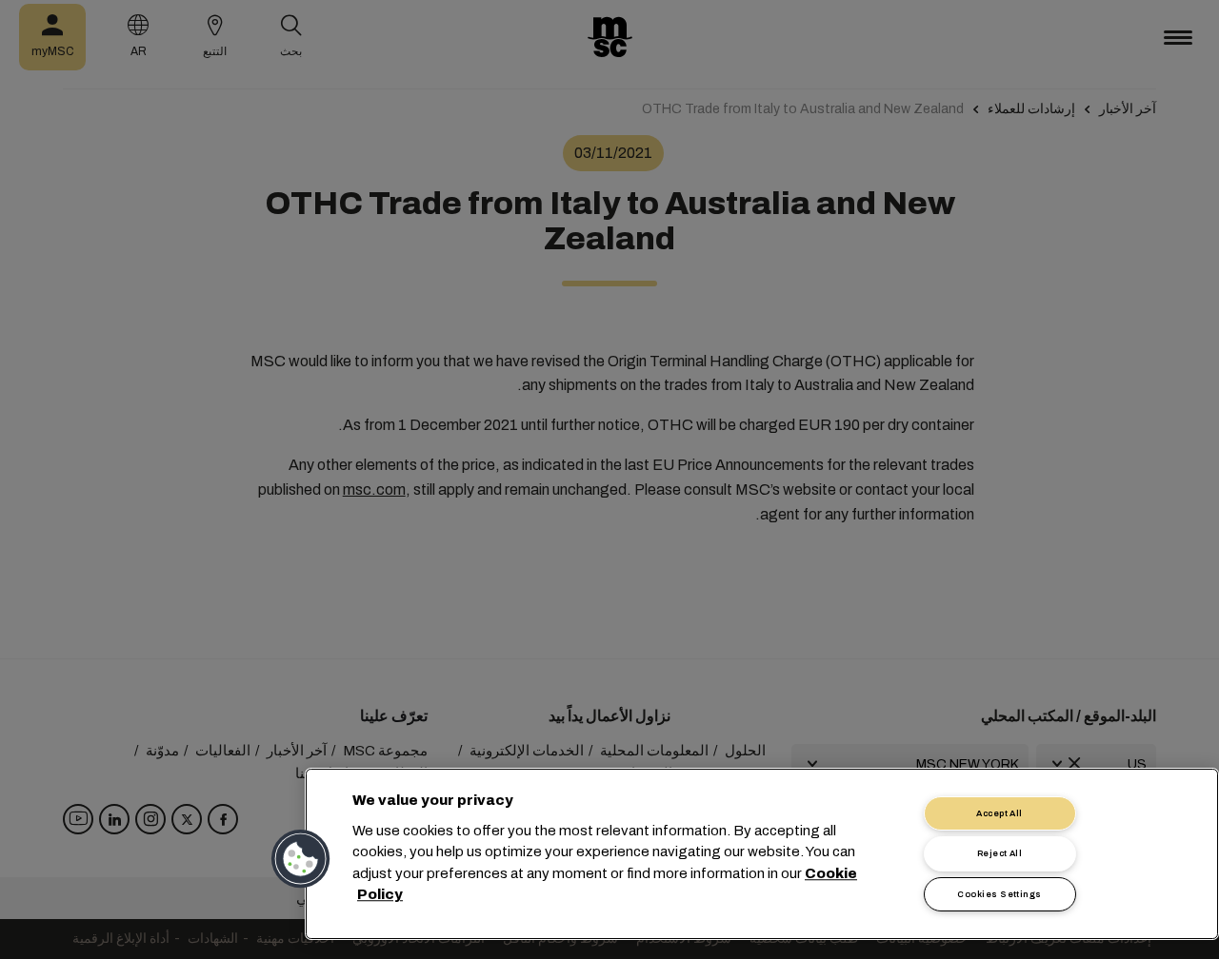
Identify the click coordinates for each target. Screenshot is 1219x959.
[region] (762, 854)
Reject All (1000, 853)
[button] (301, 859)
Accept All (999, 813)
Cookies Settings (999, 894)
